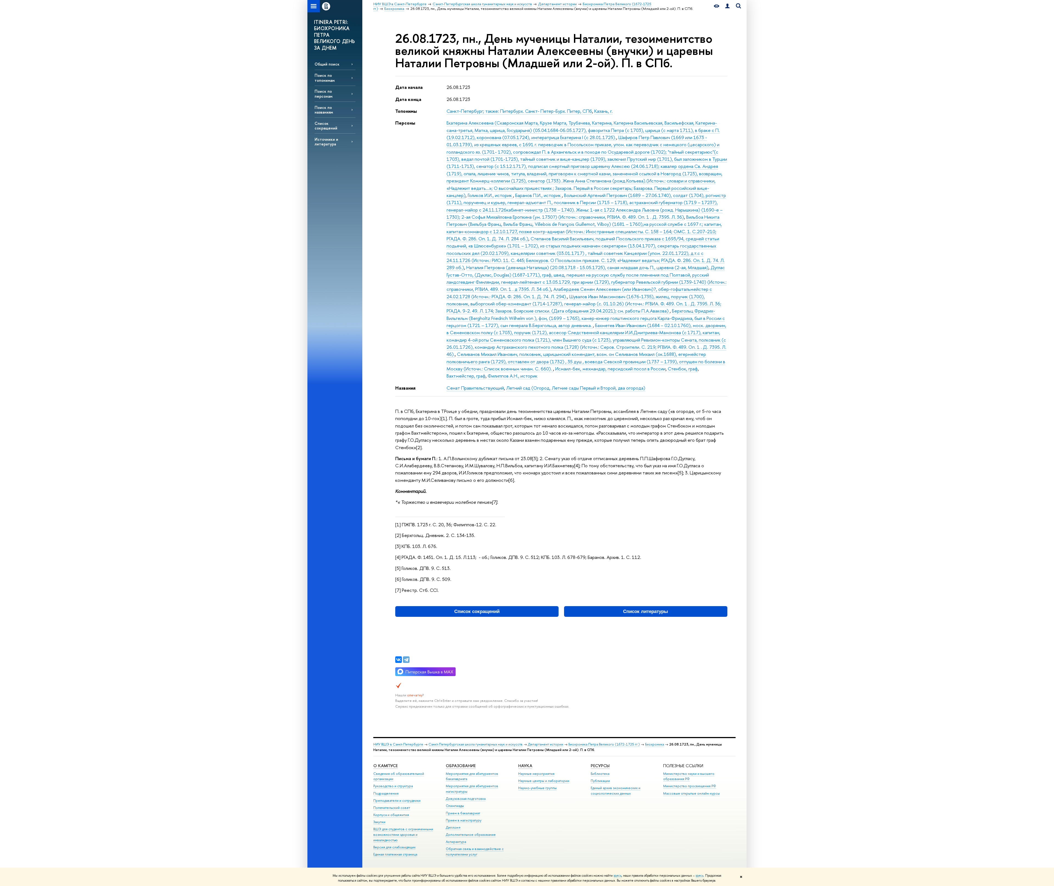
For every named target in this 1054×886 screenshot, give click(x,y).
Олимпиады (455, 805)
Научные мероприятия (536, 773)
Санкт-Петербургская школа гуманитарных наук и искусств (475, 744)
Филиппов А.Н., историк (512, 376)
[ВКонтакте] (398, 659)
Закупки (379, 822)
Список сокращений (326, 126)
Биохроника (654, 744)
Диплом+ (453, 827)
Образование (461, 766)
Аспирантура (456, 841)
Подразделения (386, 793)
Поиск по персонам (323, 94)
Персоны (405, 123)
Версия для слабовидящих (394, 847)
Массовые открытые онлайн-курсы (691, 793)
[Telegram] (406, 659)
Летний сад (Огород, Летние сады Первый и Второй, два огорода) (575, 388)
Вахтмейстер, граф (466, 376)
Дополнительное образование (471, 834)
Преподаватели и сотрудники (397, 800)
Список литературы (645, 611)
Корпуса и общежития (391, 814)
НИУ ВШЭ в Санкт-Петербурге (398, 744)
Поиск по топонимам (325, 78)
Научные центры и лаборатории (543, 780)
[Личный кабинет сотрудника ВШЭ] (727, 6)
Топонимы (406, 111)
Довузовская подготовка (466, 798)
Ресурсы (600, 766)
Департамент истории (545, 744)
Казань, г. (603, 111)
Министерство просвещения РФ (689, 786)
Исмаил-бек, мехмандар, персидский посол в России (610, 368)
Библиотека (600, 773)
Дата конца (408, 99)
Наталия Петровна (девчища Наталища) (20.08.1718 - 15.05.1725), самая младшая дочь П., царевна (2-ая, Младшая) (587, 267)
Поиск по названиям (324, 110)
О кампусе (385, 766)
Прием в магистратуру (463, 820)
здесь (617, 875)
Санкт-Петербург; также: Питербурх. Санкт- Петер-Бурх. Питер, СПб (519, 111)
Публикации (600, 780)
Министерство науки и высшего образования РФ (688, 776)
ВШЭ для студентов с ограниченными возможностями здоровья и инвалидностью (403, 834)
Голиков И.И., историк (490, 195)
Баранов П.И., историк (538, 195)
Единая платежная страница (395, 854)
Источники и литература (326, 142)
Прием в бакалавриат (463, 813)
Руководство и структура (393, 786)
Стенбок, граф (683, 368)
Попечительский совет (391, 807)
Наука (525, 766)
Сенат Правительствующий (475, 388)
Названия (405, 388)
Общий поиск (327, 64)
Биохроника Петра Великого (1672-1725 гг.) (604, 744)
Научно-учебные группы (537, 788)
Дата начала (409, 87)
